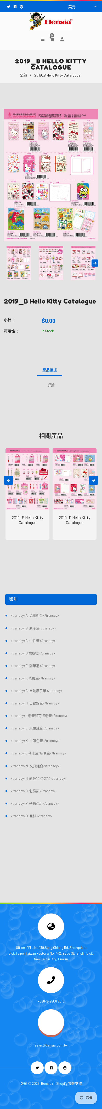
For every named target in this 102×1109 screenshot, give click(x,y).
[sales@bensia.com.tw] (51, 1034)
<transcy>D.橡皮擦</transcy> (33, 653)
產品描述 (49, 370)
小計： (9, 320)
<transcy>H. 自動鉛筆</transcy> (35, 703)
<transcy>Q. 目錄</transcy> (32, 816)
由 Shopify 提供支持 (67, 1083)
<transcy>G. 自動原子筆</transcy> (37, 691)
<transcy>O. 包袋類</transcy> (33, 791)
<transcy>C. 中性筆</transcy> (33, 641)
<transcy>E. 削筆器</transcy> (33, 666)
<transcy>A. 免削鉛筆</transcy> (35, 615)
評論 (51, 385)
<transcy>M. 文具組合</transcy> (35, 766)
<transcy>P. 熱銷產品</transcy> (35, 803)
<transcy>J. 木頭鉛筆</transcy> (35, 728)
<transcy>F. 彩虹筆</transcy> (33, 678)
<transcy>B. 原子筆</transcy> (33, 628)
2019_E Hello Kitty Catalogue (27, 520)
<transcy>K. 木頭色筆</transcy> (35, 741)
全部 (23, 75)
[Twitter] (9, 7)
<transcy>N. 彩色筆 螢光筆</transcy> (39, 778)
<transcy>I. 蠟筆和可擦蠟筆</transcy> (39, 716)
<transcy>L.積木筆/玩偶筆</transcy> (38, 753)
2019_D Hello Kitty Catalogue (74, 520)
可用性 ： (11, 331)
